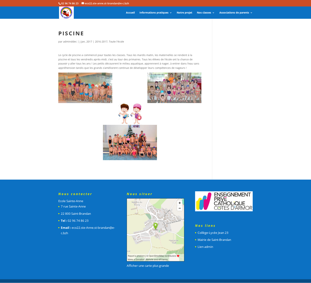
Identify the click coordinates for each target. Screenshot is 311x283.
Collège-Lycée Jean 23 (213, 233)
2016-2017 (101, 41)
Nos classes (204, 12)
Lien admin (205, 247)
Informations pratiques (153, 12)
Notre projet (184, 12)
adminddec (70, 41)
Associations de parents (234, 12)
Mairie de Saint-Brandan (214, 240)
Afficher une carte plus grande (148, 266)
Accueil (130, 12)
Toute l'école (116, 41)
